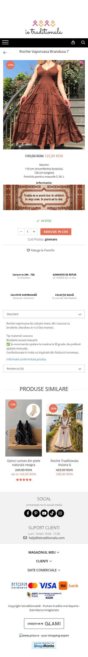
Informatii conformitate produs (26, 359)
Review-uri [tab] (15, 368)
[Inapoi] (3, 53)
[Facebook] (28, 513)
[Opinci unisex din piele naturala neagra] (23, 428)
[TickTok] (52, 513)
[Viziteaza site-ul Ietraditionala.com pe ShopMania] (44, 645)
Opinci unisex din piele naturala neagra (23, 463)
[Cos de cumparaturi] (73, 42)
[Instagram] (60, 513)
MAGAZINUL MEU (42, 552)
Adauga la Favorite (42, 250)
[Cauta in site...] (83, 42)
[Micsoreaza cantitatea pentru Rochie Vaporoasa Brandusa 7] (21, 231)
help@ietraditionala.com (46, 538)
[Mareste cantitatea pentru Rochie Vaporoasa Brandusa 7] (34, 231)
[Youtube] (44, 513)
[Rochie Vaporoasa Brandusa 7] (44, 104)
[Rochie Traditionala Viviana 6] (64, 428)
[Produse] (6, 43)
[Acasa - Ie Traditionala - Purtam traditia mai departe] (44, 27)
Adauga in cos (56, 232)
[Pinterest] (36, 513)
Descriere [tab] (12, 314)
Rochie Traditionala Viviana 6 (64, 463)
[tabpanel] (44, 104)
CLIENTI (42, 561)
